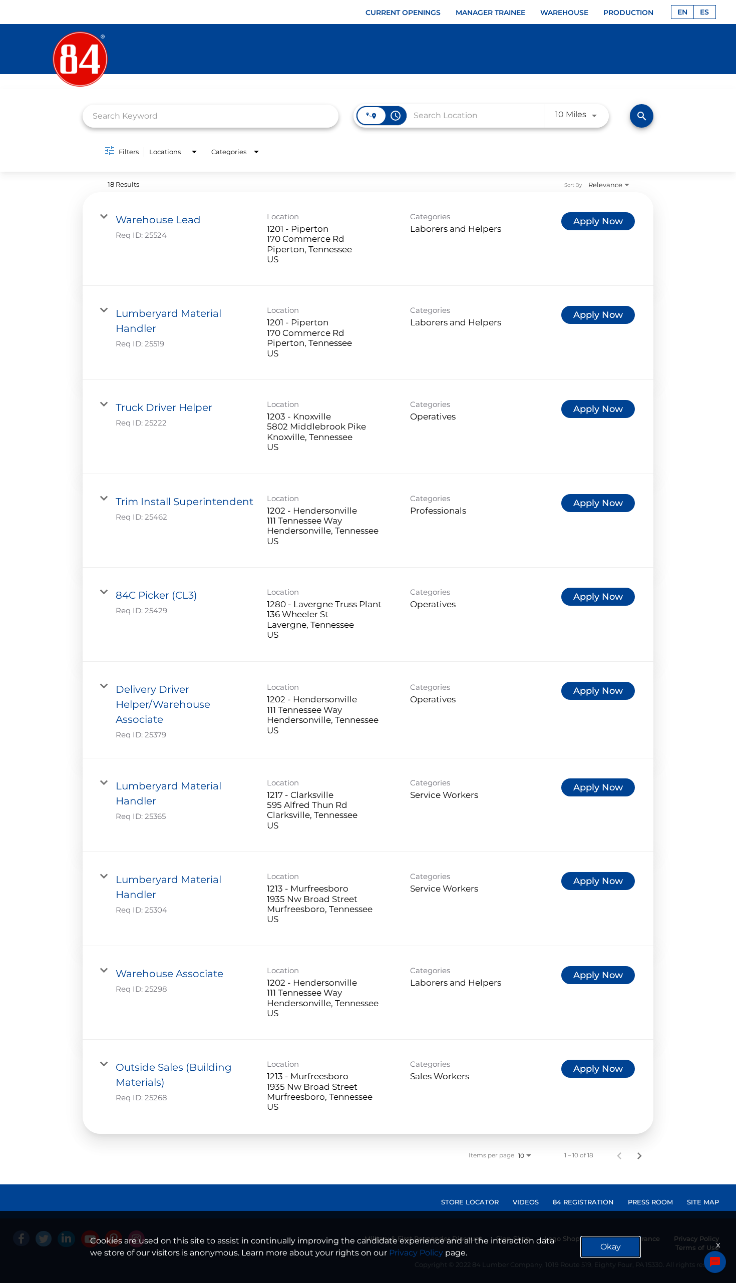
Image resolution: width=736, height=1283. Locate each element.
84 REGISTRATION (583, 1202)
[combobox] (210, 116)
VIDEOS (526, 1202)
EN (682, 12)
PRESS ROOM (650, 1202)
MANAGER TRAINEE (490, 12)
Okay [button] (610, 1246)
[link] (368, 239)
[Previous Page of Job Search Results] (619, 1155)
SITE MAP (703, 1202)
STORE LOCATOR (470, 1202)
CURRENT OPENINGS (403, 12)
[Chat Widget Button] (715, 1262)
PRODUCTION (628, 12)
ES (704, 12)
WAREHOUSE (564, 12)
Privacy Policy (416, 1252)
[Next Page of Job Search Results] (639, 1155)
